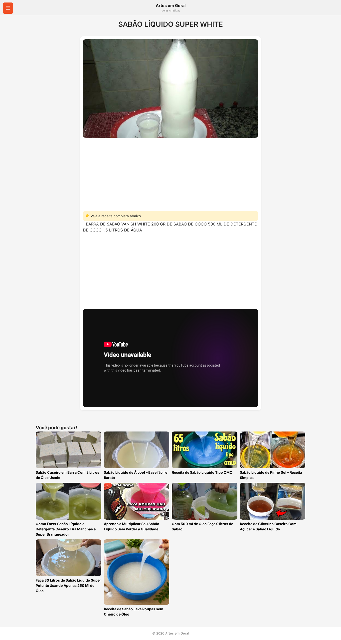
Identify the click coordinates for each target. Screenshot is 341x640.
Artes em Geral (170, 5)
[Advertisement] (170, 173)
